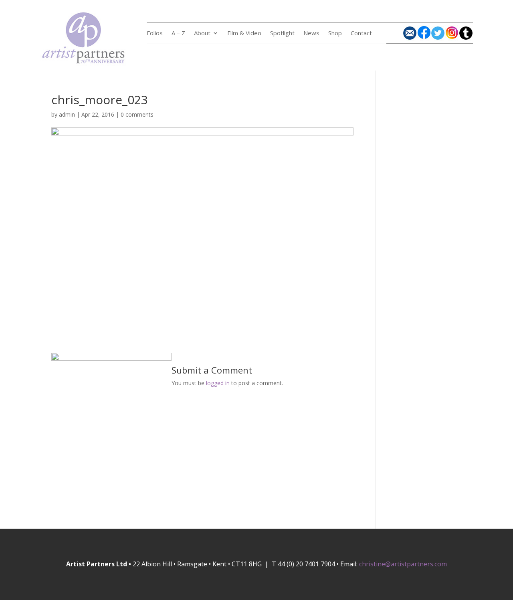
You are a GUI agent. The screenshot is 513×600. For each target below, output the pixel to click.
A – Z (178, 33)
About (202, 33)
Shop (335, 33)
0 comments (137, 114)
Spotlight (282, 33)
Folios (155, 33)
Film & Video (244, 33)
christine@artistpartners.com (403, 564)
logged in (218, 383)
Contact (361, 33)
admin (67, 114)
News (311, 33)
